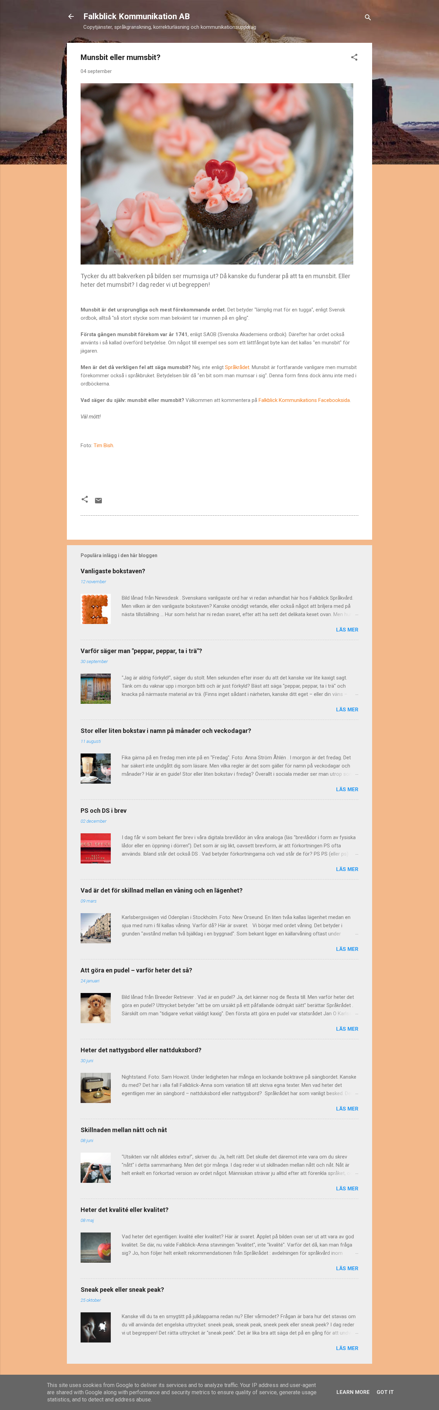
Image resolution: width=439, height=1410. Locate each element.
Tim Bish (103, 445)
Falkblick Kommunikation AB (136, 16)
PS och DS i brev (104, 810)
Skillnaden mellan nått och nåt (124, 1129)
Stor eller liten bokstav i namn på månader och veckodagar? (166, 730)
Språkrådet (237, 367)
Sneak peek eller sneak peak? (122, 1289)
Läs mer (347, 630)
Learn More (353, 1392)
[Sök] (368, 18)
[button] (354, 58)
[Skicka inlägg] (98, 503)
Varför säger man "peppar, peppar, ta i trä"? (141, 650)
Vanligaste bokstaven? (113, 571)
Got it (385, 1392)
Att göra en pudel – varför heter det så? (136, 970)
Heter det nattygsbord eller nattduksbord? (141, 1050)
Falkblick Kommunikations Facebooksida (304, 400)
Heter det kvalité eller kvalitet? (124, 1209)
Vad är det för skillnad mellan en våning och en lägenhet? (161, 890)
